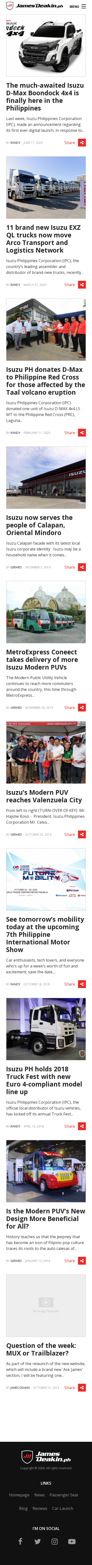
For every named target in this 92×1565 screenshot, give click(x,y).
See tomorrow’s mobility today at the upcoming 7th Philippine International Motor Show (45, 934)
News (39, 1495)
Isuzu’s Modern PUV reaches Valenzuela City (44, 796)
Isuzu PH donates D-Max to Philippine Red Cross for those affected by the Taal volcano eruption (45, 381)
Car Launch (62, 1508)
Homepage (19, 1495)
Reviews (40, 1508)
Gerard (16, 567)
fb (20, 1541)
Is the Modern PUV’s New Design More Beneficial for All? (45, 1219)
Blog (23, 1508)
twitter (37, 1541)
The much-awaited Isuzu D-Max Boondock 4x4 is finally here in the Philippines (45, 96)
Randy (15, 143)
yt (72, 1541)
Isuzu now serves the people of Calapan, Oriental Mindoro (39, 525)
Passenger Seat (64, 1495)
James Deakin (23, 7)
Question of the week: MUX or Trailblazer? (41, 1349)
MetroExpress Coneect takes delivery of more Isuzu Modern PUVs (42, 660)
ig (55, 1541)
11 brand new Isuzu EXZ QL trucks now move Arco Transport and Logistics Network (43, 239)
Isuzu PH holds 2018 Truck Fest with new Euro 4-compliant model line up (44, 1080)
